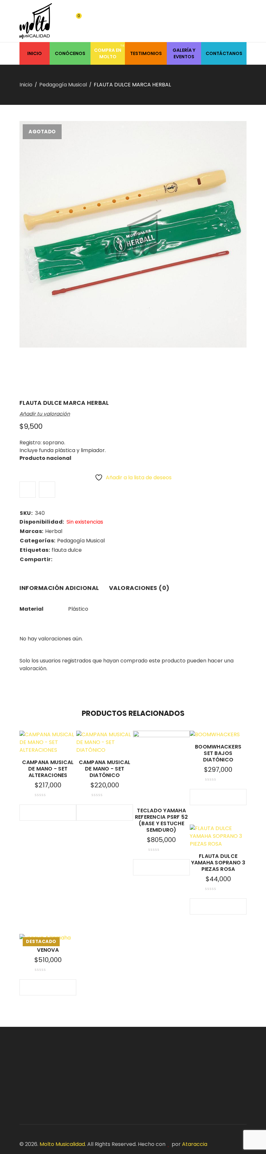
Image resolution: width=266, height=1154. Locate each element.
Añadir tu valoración (44, 413)
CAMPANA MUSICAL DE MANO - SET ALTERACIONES (48, 769)
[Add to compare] (47, 490)
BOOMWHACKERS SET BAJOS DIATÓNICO (218, 753)
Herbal (53, 531)
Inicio (25, 84)
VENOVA (48, 950)
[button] (205, 797)
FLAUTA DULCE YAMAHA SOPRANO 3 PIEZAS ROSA (218, 862)
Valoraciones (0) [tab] (139, 588)
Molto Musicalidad (62, 1144)
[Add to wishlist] (27, 490)
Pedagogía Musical (63, 84)
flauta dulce (67, 550)
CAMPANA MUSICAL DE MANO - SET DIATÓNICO (105, 769)
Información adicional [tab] (59, 588)
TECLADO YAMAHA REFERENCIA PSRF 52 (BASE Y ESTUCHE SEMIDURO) (161, 820)
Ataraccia (194, 1144)
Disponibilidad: (41, 522)
